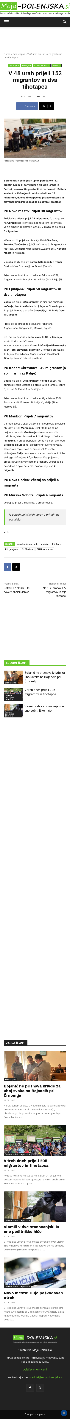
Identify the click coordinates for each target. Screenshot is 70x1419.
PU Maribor (27, 549)
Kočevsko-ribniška (41, 65)
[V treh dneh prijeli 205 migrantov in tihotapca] (35, 1140)
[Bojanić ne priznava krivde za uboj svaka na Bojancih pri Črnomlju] (13, 677)
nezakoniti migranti (27, 544)
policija (45, 544)
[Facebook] (7, 567)
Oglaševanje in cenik (35, 1369)
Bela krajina (19, 54)
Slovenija (56, 65)
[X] (16, 567)
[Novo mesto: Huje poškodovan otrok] (35, 1273)
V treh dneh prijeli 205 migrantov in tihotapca (26, 1163)
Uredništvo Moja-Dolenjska (35, 1350)
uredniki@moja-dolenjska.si (46, 1377)
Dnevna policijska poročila (9, 697)
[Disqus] (35, 873)
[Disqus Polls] (35, 776)
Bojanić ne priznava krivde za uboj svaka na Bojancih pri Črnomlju (44, 677)
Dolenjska (26, 65)
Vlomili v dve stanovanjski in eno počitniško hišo (31, 1229)
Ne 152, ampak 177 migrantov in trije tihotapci (54, 592)
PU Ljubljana (11, 549)
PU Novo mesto (45, 549)
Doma (7, 54)
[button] (6, 22)
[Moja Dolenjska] (35, 8)
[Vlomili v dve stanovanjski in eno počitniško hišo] (35, 1206)
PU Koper (57, 544)
